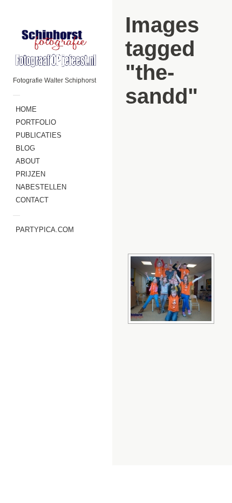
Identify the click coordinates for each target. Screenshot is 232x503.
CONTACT (32, 200)
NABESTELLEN (41, 187)
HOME (26, 109)
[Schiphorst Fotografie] (56, 48)
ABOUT (28, 161)
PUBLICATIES (39, 135)
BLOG (25, 148)
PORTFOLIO (36, 122)
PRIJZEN (30, 174)
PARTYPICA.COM (45, 230)
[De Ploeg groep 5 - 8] (171, 288)
